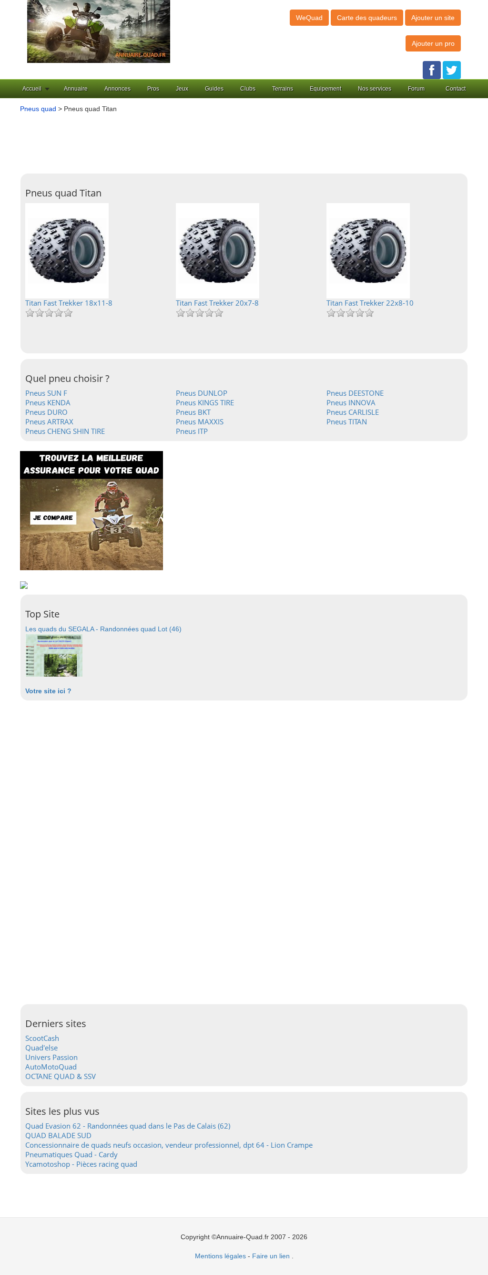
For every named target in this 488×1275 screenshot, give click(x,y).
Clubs (247, 88)
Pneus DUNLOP (201, 393)
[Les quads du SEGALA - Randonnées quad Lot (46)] (53, 654)
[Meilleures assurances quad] (91, 510)
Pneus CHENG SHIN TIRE (65, 431)
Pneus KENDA (48, 402)
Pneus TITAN (346, 421)
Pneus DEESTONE (355, 393)
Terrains (282, 88)
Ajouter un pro (433, 43)
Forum (416, 88)
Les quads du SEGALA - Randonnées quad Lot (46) (103, 629)
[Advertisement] (249, 139)
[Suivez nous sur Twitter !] (452, 69)
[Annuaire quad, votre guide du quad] (98, 31)
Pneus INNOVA (351, 402)
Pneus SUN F (46, 393)
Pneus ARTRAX (49, 421)
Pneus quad (38, 109)
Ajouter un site (433, 17)
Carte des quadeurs (367, 17)
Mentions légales (220, 1256)
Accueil (31, 88)
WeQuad (309, 17)
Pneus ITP (192, 431)
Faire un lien (271, 1256)
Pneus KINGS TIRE (205, 402)
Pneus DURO (46, 412)
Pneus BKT (193, 412)
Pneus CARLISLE (352, 412)
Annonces (117, 88)
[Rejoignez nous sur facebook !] (432, 69)
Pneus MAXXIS (200, 421)
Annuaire (76, 88)
